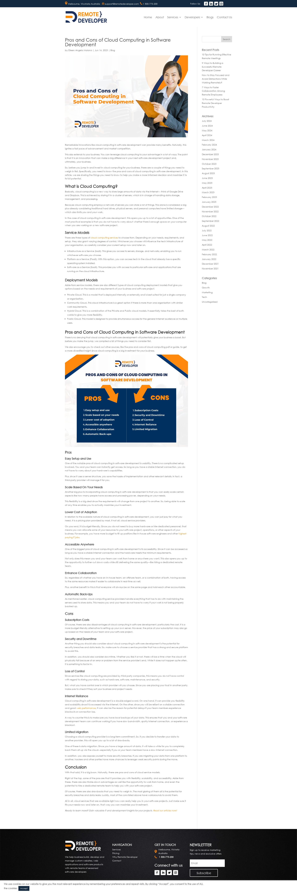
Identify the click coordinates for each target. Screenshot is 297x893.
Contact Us (224, 17)
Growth (206, 287)
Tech (204, 297)
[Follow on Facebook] (206, 4)
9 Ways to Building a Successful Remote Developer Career (212, 67)
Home (148, 17)
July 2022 (207, 230)
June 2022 (207, 235)
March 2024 (208, 140)
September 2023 (210, 168)
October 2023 (209, 164)
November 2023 (210, 159)
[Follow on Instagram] (221, 4)
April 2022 (207, 244)
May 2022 (207, 240)
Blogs (210, 17)
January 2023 (209, 202)
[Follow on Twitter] (216, 4)
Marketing (207, 292)
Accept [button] (24, 888)
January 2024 (209, 149)
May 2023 (207, 183)
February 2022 (209, 254)
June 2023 (207, 178)
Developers (192, 17)
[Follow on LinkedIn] (211, 4)
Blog (112, 50)
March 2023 (208, 192)
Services (172, 17)
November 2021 (210, 268)
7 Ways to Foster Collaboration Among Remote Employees (213, 91)
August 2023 (208, 173)
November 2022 (210, 211)
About (159, 17)
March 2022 (208, 249)
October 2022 (209, 216)
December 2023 (210, 154)
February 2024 (209, 144)
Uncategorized (209, 301)
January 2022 (209, 259)
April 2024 (207, 135)
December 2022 (210, 206)
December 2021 (210, 263)
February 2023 (209, 197)
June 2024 (207, 125)
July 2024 (207, 121)
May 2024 (207, 130)
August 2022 (208, 225)
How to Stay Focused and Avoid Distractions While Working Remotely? (215, 79)
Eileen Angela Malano (80, 50)
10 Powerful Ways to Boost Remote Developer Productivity (215, 103)
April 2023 (207, 187)
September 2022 (210, 221)
